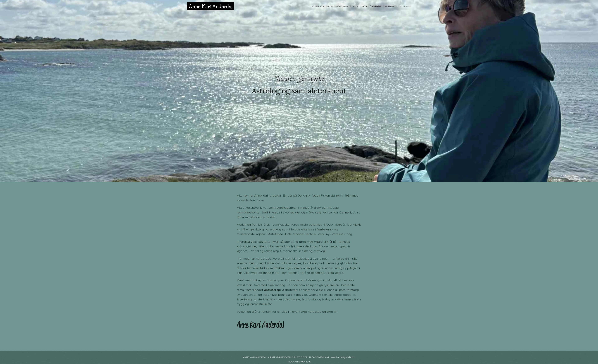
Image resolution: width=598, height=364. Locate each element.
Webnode (306, 361)
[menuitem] (318, 6)
